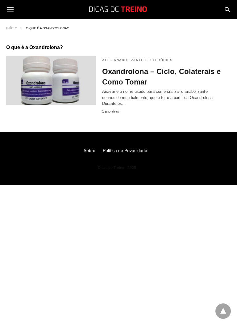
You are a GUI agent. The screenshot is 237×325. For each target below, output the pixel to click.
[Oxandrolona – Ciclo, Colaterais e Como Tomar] (51, 80)
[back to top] (223, 311)
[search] (227, 9)
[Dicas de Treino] (118, 9)
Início (12, 28)
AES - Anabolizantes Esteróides (137, 60)
